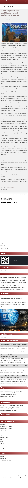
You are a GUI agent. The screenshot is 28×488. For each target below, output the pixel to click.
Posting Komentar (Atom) (13, 243)
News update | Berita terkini (18, 476)
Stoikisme (3, 445)
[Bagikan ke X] (4, 189)
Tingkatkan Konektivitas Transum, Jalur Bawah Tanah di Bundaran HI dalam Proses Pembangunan (14, 278)
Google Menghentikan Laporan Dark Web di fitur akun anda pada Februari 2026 (11, 297)
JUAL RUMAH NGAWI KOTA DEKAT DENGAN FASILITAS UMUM (9, 397)
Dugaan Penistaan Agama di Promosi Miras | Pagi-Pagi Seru (14, 355)
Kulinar (3, 435)
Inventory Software (6, 460)
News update (4, 437)
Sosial (2, 443)
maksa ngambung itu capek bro (9, 409)
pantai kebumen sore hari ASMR (9, 410)
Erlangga (24, 478)
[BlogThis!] (3, 189)
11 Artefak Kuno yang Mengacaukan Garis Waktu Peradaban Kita (14, 376)
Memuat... (4, 270)
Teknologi (4, 447)
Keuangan (4, 434)
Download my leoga (6, 426)
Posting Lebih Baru (5, 195)
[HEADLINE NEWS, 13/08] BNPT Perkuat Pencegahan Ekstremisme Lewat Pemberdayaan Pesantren (14, 345)
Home (2, 456)
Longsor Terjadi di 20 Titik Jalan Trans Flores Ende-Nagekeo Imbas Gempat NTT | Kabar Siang (13, 281)
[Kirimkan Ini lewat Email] (1, 189)
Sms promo (4, 462)
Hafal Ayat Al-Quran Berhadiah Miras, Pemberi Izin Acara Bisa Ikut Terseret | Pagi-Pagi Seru (13, 288)
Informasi (3, 432)
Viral (2, 448)
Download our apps (6, 428)
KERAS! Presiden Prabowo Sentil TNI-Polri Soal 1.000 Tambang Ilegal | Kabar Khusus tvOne (13, 284)
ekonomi (3, 430)
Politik (3, 439)
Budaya (3, 424)
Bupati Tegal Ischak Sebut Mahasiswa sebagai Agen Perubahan (10, 13)
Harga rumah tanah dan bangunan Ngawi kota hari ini (8, 393)
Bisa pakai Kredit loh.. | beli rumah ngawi (12, 391)
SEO (2, 441)
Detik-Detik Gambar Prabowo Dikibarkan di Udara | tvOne (14, 366)
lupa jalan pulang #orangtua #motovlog (12, 405)
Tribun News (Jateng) (10, 187)
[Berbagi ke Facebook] (6, 189)
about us (3, 458)
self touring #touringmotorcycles (10, 407)
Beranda (15, 195)
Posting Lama (23, 195)
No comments (14, 20)
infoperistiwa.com (11, 478)
